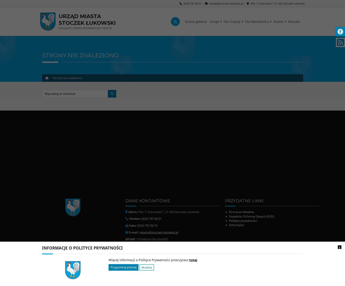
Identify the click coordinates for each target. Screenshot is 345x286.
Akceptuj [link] (146, 267)
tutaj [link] (193, 260)
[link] (340, 31)
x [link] (340, 247)
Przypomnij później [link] (124, 267)
